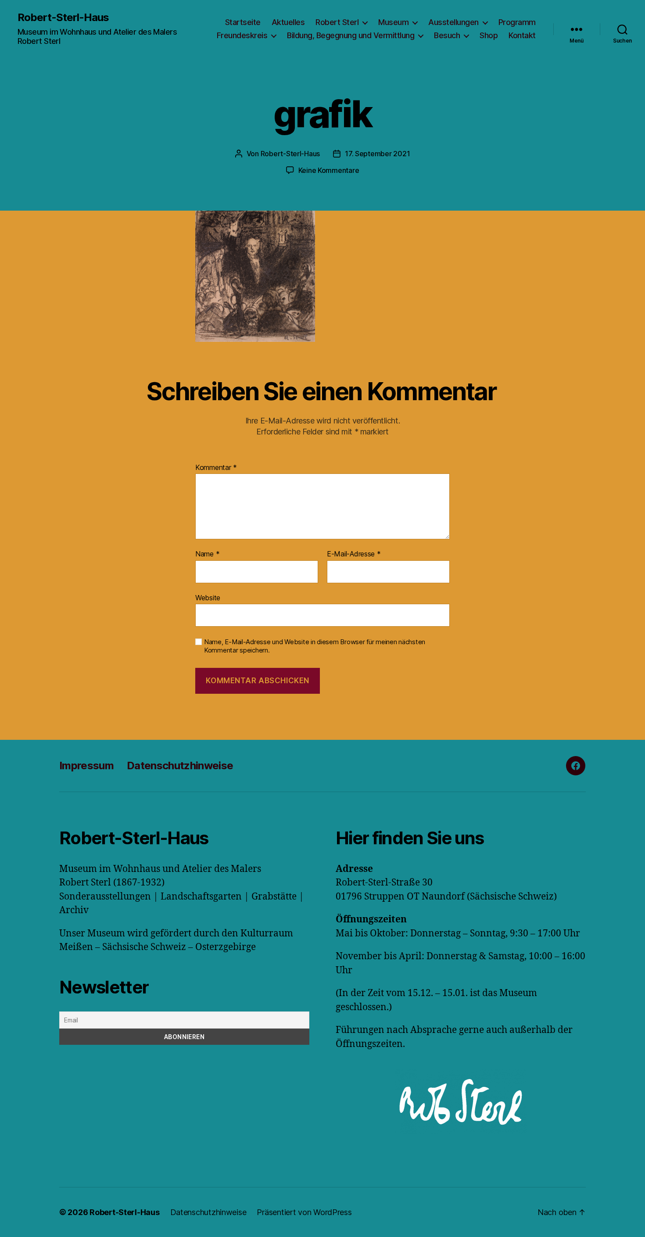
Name (207, 554)
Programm (517, 22)
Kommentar (216, 468)
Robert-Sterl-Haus (63, 17)
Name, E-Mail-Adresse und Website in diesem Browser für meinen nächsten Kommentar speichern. (314, 646)
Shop (489, 35)
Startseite (243, 22)
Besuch (447, 35)
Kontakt (522, 35)
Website (207, 597)
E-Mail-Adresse (354, 554)
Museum (393, 22)
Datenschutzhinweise (180, 765)
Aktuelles (288, 22)
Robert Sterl (336, 22)
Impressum (86, 765)
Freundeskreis (242, 35)
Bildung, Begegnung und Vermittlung (350, 35)
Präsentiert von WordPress (304, 1212)
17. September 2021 (377, 153)
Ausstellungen (453, 22)
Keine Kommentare (328, 170)
